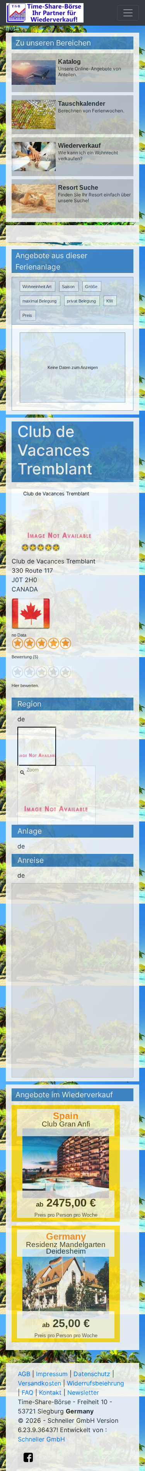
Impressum (52, 1374)
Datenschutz (91, 1374)
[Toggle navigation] (128, 13)
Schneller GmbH (41, 1439)
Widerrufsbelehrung (95, 1383)
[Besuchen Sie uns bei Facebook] (28, 1457)
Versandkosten (39, 1383)
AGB (24, 1374)
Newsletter (83, 1392)
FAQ (27, 1392)
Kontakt (50, 1392)
